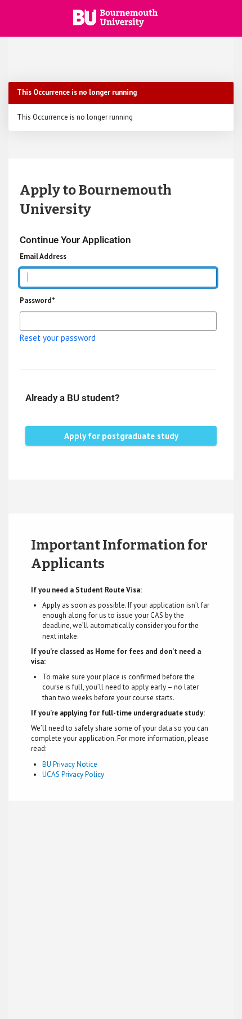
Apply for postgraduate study (121, 436)
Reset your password (58, 337)
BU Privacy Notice (69, 764)
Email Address (43, 256)
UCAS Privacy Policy (73, 774)
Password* (37, 300)
